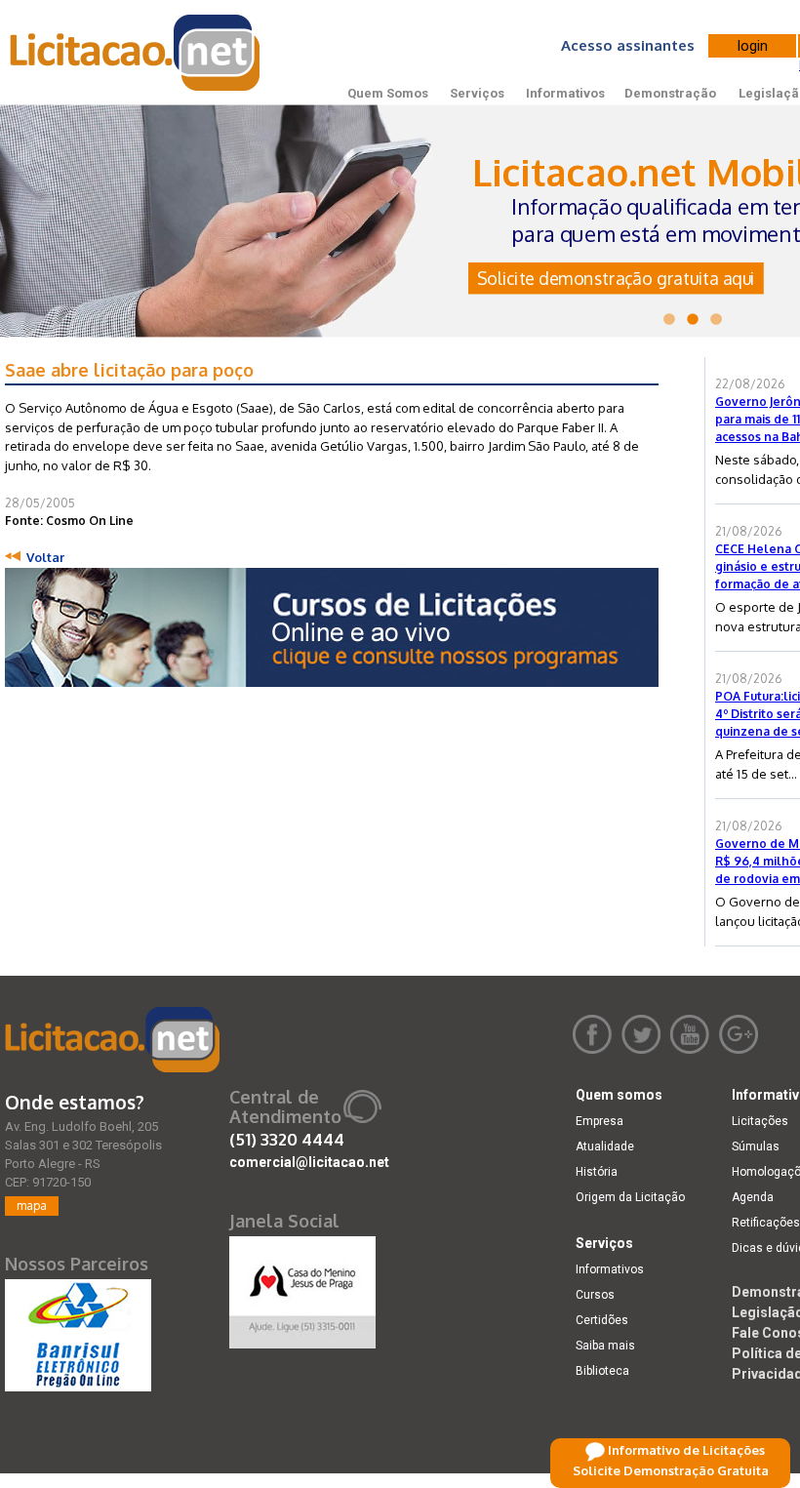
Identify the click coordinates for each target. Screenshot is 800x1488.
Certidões (602, 1320)
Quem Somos (387, 93)
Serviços (477, 93)
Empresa (599, 1121)
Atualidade (605, 1146)
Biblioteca (602, 1371)
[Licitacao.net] (112, 1039)
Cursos (595, 1295)
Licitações (760, 1121)
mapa (32, 1205)
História (597, 1172)
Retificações (766, 1222)
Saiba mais (605, 1345)
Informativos (565, 93)
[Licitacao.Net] (136, 53)
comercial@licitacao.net (309, 1162)
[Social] (302, 1288)
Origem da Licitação (630, 1197)
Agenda (753, 1197)
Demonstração (670, 93)
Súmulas (756, 1146)
